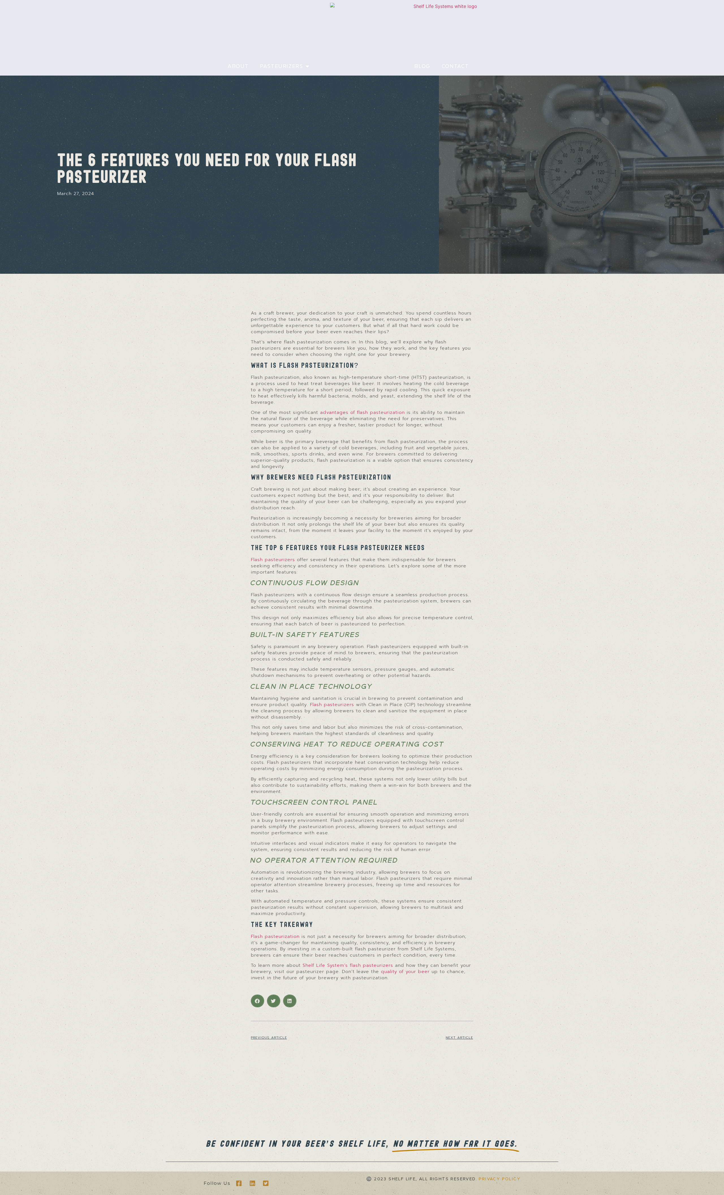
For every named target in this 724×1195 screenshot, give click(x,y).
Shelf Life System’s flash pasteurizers (348, 965)
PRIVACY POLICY (499, 1178)
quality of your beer (405, 971)
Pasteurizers (281, 66)
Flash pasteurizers (273, 559)
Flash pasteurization (275, 936)
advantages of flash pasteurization (362, 412)
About (238, 66)
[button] (257, 1001)
